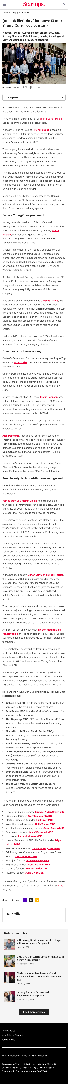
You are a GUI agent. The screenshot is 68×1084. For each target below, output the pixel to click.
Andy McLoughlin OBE (40, 816)
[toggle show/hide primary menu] (5, 4)
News (26, 13)
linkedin (37, 900)
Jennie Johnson (49, 396)
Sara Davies (20, 362)
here (60, 885)
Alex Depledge (10, 435)
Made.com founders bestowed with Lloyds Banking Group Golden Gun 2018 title (39, 976)
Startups (34, 4)
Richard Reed (41, 129)
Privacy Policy (8, 1030)
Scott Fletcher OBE (39, 864)
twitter (31, 900)
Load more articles (34, 1011)
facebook (25, 900)
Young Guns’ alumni (51, 118)
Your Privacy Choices (12, 1035)
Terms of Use (8, 1039)
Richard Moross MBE (30, 836)
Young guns (15, 13)
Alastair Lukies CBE (36, 868)
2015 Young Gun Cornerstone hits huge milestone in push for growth (39, 941)
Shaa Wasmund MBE (41, 832)
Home (5, 13)
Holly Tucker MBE (45, 824)
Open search (64, 4)
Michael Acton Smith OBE (49, 811)
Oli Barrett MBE (44, 820)
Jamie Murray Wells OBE (46, 848)
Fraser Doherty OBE (37, 860)
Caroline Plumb (49, 300)
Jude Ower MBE (34, 872)
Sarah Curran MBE (53, 828)
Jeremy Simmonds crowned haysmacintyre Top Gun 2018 (33, 994)
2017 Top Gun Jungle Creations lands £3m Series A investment (40, 958)
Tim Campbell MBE (26, 856)
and (19, 500)
